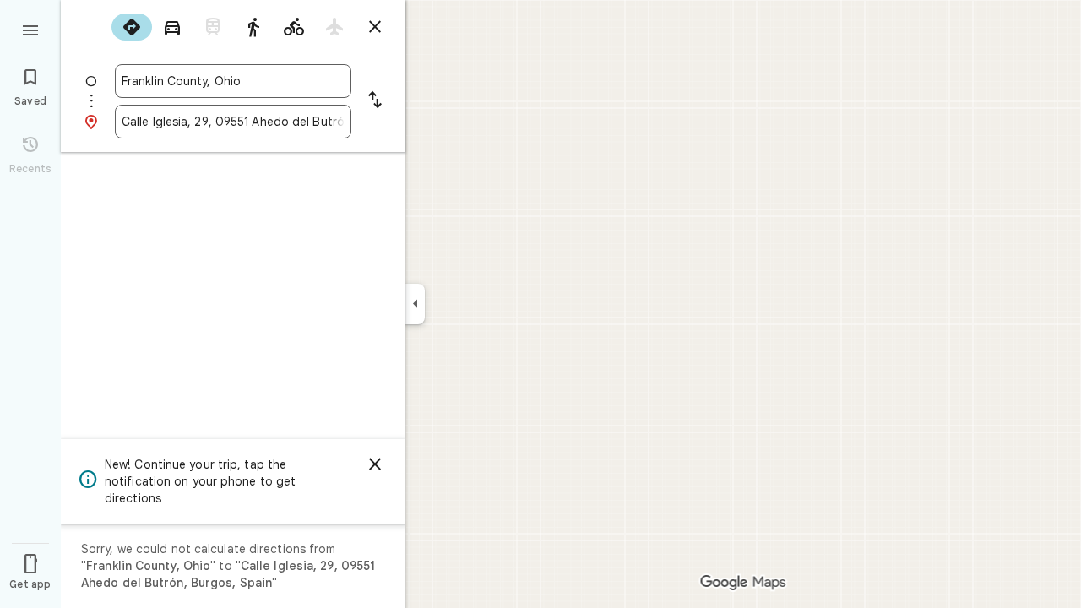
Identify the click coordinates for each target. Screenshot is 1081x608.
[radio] (131, 27)
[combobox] (233, 81)
